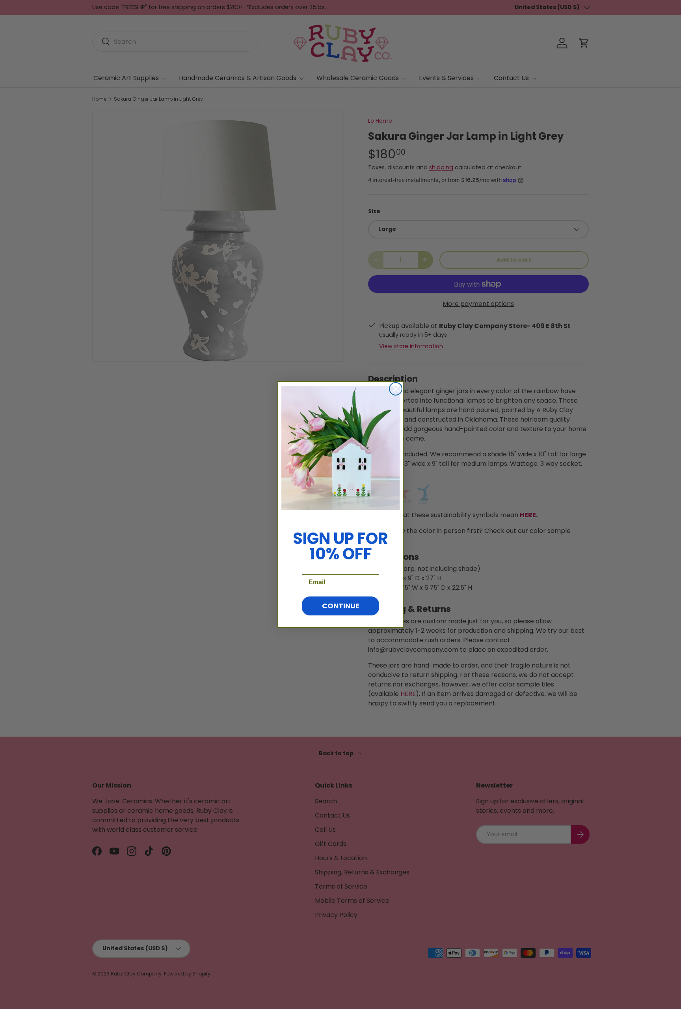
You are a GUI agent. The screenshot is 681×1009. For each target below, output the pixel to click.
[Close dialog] (395, 389)
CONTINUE (340, 606)
